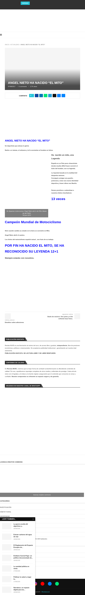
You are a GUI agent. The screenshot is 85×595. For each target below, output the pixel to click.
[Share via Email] (63, 95)
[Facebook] (36, 6)
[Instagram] (39, 6)
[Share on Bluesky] (59, 95)
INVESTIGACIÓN (5, 507)
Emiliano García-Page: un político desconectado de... (23, 557)
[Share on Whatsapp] (45, 95)
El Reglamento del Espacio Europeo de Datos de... (38, 3)
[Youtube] (42, 6)
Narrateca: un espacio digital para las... (21, 589)
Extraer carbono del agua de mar (22, 535)
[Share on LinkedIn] (41, 95)
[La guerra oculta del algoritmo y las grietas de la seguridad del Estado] (6, 526)
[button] (32, 3)
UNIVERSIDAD (5, 516)
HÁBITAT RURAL (5, 512)
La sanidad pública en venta (21, 567)
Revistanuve (46, 592)
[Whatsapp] (48, 6)
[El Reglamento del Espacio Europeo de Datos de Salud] (6, 547)
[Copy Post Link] (54, 95)
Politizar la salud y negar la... (22, 578)
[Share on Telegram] (50, 95)
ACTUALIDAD (14, 44)
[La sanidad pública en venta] (6, 568)
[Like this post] (32, 95)
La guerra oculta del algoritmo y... (20, 525)
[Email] (45, 6)
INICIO (7, 44)
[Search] (84, 35)
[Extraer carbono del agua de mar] (6, 537)
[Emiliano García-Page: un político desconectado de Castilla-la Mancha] (6, 558)
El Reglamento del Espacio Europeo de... (23, 546)
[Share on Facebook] (36, 95)
